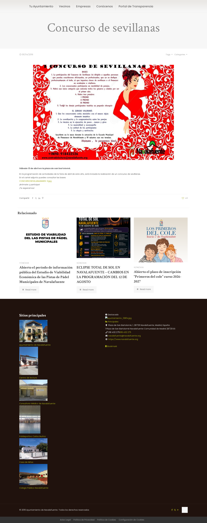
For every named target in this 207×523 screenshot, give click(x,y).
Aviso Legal (65, 519)
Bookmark (112, 346)
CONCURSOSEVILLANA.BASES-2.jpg (35, 181)
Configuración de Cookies (131, 519)
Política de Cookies (106, 519)
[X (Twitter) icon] (175, 509)
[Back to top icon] (185, 510)
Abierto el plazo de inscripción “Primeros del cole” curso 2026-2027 (157, 276)
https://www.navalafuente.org (123, 339)
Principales (112, 321)
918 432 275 (125, 332)
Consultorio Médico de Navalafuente (37, 403)
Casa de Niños (26, 462)
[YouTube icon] (178, 509)
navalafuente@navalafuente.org (124, 335)
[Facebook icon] (172, 509)
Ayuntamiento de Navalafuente (35, 345)
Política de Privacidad (84, 519)
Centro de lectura (28, 377)
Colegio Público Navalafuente (33, 488)
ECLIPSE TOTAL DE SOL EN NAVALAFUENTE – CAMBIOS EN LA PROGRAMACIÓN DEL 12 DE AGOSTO (103, 274)
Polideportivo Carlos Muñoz (32, 436)
